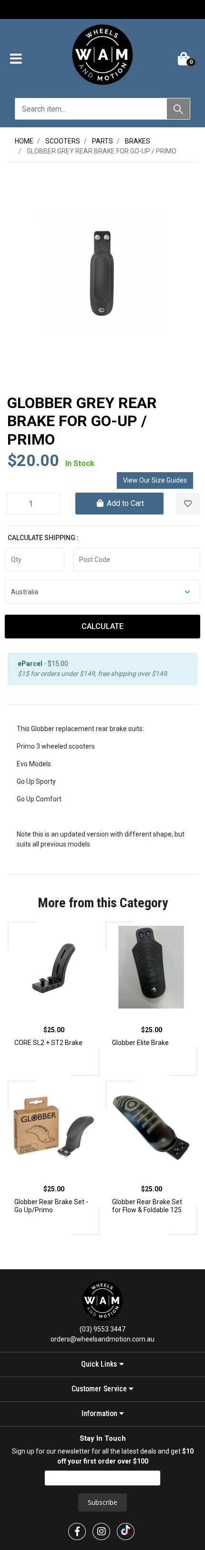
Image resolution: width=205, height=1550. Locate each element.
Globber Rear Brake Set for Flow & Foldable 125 (147, 1206)
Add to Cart (124, 503)
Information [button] (100, 1413)
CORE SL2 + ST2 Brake (48, 1042)
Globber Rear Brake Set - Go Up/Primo (51, 1206)
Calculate (102, 626)
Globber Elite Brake (140, 1042)
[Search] (178, 109)
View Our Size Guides (155, 480)
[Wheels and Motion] (102, 56)
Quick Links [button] (100, 1364)
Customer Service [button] (100, 1389)
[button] (16, 59)
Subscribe (102, 1502)
